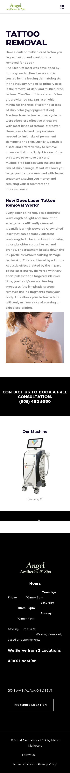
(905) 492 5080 (35, 401)
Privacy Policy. (47, 764)
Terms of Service (24, 764)
